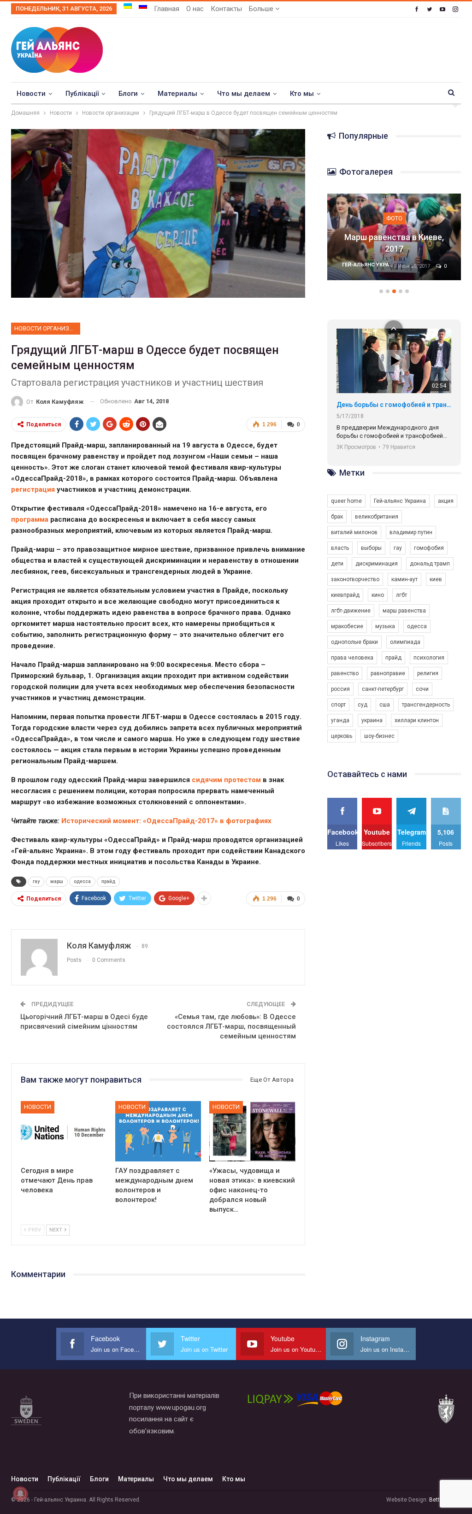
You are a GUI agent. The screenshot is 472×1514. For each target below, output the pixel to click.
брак (337, 516)
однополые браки (354, 642)
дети (337, 563)
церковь (341, 736)
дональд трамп (430, 563)
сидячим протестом (226, 780)
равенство (345, 673)
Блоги (128, 93)
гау (36, 881)
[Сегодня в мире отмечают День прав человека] (64, 1131)
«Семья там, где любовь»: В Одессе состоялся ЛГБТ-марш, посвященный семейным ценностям (231, 1026)
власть (340, 548)
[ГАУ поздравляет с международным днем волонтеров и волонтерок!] (158, 1131)
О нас (195, 9)
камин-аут (404, 579)
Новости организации (47, 328)
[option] (394, 242)
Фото (394, 218)
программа (29, 519)
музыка (385, 626)
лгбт (401, 595)
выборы (371, 548)
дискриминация (376, 563)
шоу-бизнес (379, 736)
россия (340, 689)
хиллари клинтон (417, 720)
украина (372, 720)
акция (446, 501)
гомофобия (429, 548)
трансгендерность (426, 704)
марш (56, 881)
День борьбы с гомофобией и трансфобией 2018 (393, 404)
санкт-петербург (383, 689)
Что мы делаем (243, 93)
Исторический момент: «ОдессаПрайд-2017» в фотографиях (166, 821)
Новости (31, 93)
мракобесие (347, 626)
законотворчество (355, 579)
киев (436, 579)
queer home (346, 501)
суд (362, 704)
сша (384, 704)
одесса (82, 881)
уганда (340, 720)
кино (378, 595)
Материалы (177, 93)
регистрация (33, 489)
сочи (422, 689)
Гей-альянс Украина (400, 501)
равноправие (388, 673)
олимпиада (405, 642)
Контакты (226, 9)
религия (427, 673)
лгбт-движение (351, 610)
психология (428, 657)
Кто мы (302, 93)
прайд (108, 881)
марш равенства (404, 610)
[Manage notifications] (20, 1493)
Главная (166, 9)
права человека (352, 657)
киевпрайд (345, 595)
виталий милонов (354, 532)
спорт (338, 704)
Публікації (82, 93)
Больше (262, 9)
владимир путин (410, 532)
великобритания (376, 516)
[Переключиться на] (128, 6)
